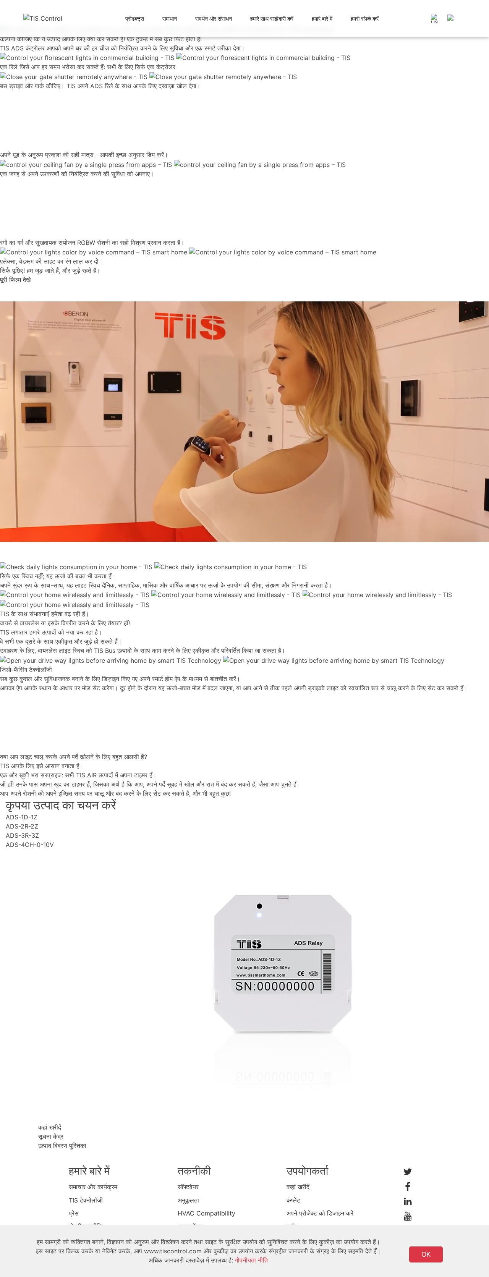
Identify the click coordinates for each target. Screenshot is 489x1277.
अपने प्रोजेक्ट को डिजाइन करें (320, 1213)
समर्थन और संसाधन (213, 18)
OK (426, 1254)
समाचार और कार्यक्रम (93, 1187)
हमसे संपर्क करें (365, 18)
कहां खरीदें (298, 1187)
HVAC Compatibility (206, 1213)
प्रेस (74, 1213)
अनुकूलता (188, 1200)
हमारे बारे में (322, 18)
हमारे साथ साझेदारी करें (271, 18)
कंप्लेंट (293, 1200)
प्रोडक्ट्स (134, 18)
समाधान (169, 18)
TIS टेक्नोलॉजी (86, 1200)
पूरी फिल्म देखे (15, 279)
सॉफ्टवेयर (188, 1187)
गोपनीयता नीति (251, 1260)
